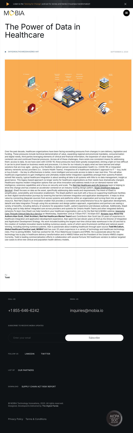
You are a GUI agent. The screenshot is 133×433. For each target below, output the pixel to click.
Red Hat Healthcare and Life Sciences (90, 185)
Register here (107, 213)
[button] (126, 13)
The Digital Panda (50, 406)
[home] (14, 13)
